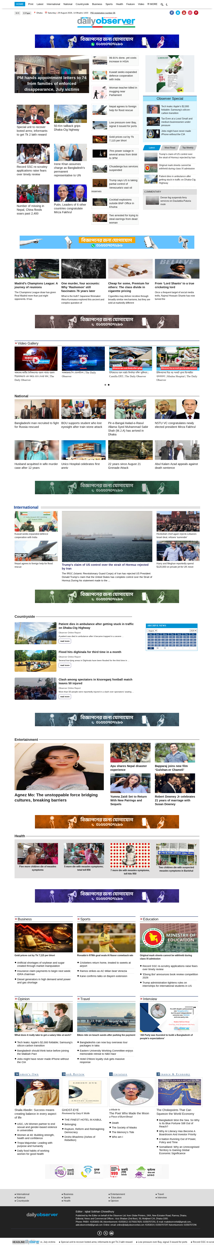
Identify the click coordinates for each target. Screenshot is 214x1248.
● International (22, 1194)
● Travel (159, 1194)
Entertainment (26, 740)
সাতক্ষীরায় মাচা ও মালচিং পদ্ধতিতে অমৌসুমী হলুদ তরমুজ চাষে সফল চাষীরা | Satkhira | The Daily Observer (177, 376)
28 (193, 645)
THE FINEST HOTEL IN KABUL (83, 1119)
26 (179, 645)
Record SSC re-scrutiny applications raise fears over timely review (32, 170)
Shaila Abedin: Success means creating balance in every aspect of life (35, 1113)
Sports (109, 4)
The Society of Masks (124, 1127)
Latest (40, 4)
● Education (115, 1197)
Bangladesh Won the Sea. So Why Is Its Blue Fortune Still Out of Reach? (179, 1123)
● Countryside (22, 1201)
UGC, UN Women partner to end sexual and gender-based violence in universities (37, 1127)
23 (157, 645)
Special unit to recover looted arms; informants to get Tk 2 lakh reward (55, 1242)
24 (165, 645)
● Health (66, 1201)
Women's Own (27, 1074)
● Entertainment (116, 1194)
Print (30, 4)
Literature (118, 1074)
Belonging (70, 1124)
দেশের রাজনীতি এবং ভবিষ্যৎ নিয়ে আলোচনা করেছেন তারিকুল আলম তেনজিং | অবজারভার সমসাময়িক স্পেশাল (36, 376)
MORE (153, 4)
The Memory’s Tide (123, 1132)
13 (186, 640)
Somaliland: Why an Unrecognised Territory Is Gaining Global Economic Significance (179, 1150)
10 (165, 640)
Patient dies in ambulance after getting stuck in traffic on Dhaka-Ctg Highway (177, 179)
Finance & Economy (174, 1074)
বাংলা (17, 13)
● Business (67, 1194)
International (53, 4)
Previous (8, 358)
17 (165, 642)
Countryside (82, 4)
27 (186, 645)
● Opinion (113, 1201)
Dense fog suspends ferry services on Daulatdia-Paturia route (175, 200)
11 (172, 640)
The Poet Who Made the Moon (129, 1113)
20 (186, 642)
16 (157, 642)
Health (119, 4)
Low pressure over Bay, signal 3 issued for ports (121, 1242)
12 (179, 640)
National (67, 4)
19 (179, 642)
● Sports (66, 1197)
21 (193, 642)
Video (141, 4)
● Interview (161, 1197)
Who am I (117, 1136)
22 (151, 645)
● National (20, 1197)
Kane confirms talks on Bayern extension (103, 976)
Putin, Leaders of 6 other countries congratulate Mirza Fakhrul (70, 208)
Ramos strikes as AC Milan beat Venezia (103, 971)
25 (172, 645)
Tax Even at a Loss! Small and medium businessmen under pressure (176, 122)
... (123, 636)
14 (193, 640)
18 (172, 642)
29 (151, 648)
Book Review (74, 1074)
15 (151, 642)
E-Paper (26, 13)
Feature (130, 4)
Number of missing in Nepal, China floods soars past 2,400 (30, 209)
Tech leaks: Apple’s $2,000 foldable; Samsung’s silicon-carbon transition (175, 109)
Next (206, 358)
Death (115, 1122)
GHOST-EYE (70, 1110)
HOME (19, 4)
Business (97, 4)
